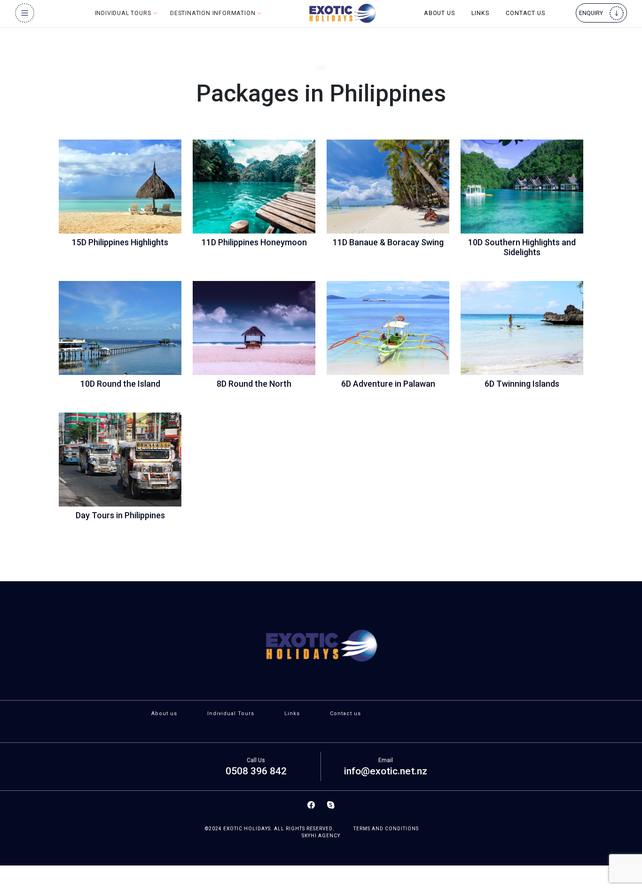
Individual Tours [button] (124, 13)
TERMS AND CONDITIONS (386, 828)
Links (480, 13)
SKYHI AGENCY (321, 835)
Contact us (525, 13)
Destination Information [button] (213, 13)
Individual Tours (230, 713)
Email (385, 760)
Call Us (256, 760)
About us (439, 13)
